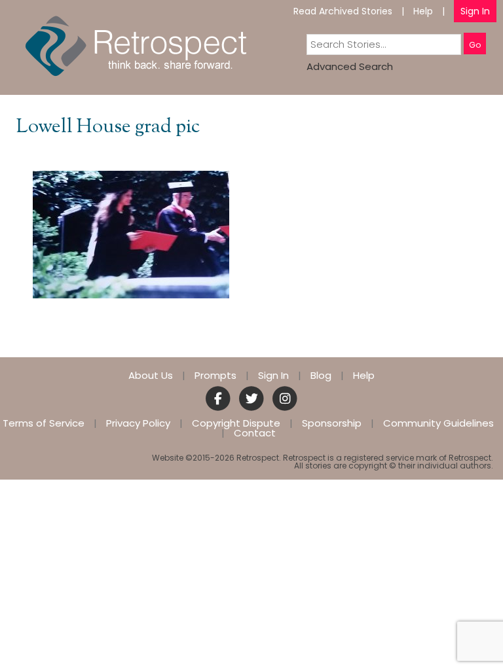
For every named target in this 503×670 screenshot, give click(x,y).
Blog (320, 375)
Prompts (215, 375)
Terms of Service (43, 423)
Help (423, 11)
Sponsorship (332, 423)
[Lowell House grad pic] (131, 234)
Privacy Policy (138, 423)
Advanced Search (350, 66)
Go (475, 44)
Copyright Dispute (236, 423)
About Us (150, 375)
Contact (255, 433)
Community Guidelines (438, 423)
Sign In (475, 11)
